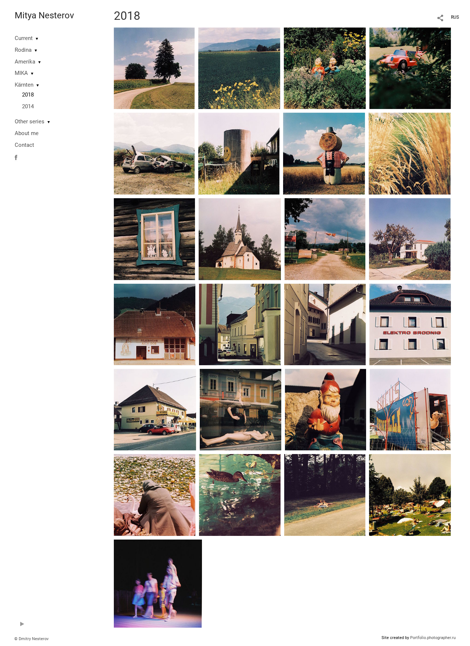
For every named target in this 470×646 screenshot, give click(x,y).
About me (27, 133)
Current (24, 38)
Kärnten (24, 84)
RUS (455, 17)
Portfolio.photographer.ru (433, 637)
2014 (28, 106)
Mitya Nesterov (44, 15)
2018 (28, 94)
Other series (29, 121)
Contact (24, 145)
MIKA (21, 73)
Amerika (25, 61)
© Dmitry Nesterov (31, 638)
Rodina (23, 50)
